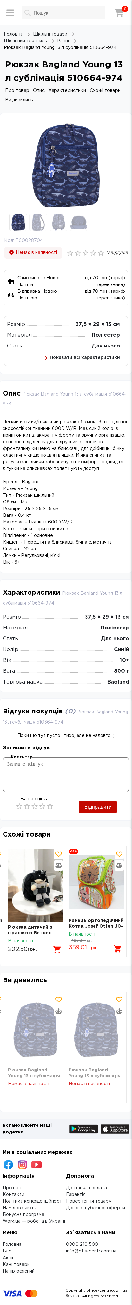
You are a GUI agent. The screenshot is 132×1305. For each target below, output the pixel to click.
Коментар (21, 757)
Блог (8, 1251)
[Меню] (10, 12)
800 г (121, 671)
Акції (8, 1258)
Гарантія (76, 1194)
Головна (12, 1244)
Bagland (118, 682)
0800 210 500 (82, 1244)
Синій (121, 649)
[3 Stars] (34, 806)
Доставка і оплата (86, 1188)
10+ (124, 660)
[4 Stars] (42, 806)
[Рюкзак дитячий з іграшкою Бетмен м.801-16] (35, 885)
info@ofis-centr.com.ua (91, 1251)
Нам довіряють (19, 1208)
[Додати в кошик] (57, 949)
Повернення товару (88, 1201)
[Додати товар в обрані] (58, 854)
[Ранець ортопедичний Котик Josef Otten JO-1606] (96, 882)
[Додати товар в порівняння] (58, 865)
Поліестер (106, 335)
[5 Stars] (50, 806)
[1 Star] (19, 806)
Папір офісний (19, 1271)
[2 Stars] (27, 806)
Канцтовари (16, 1264)
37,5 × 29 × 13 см (98, 324)
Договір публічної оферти (95, 1208)
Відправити (97, 807)
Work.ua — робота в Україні (34, 1221)
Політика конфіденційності (33, 1201)
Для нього (106, 346)
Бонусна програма (23, 1215)
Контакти (13, 1194)
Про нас (12, 1188)
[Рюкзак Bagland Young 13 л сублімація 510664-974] (35, 1029)
